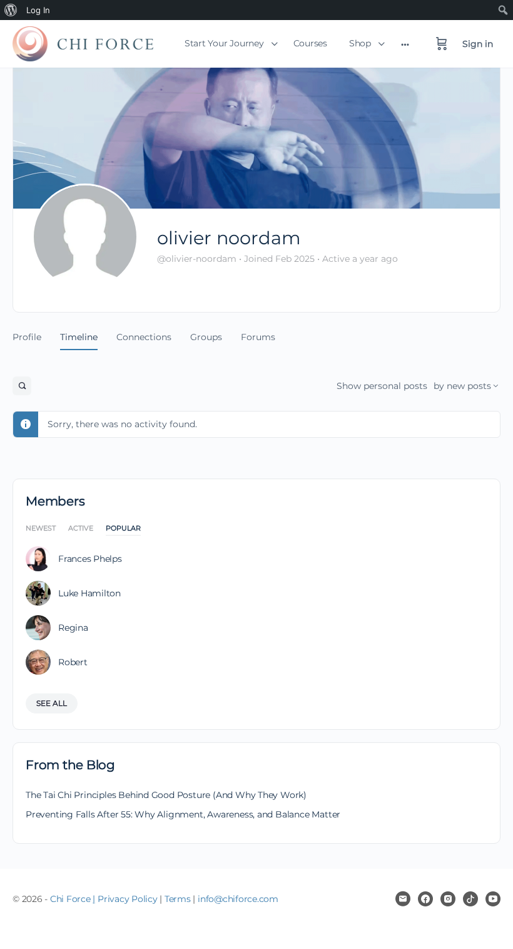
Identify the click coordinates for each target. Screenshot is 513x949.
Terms (178, 899)
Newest (41, 528)
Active (80, 528)
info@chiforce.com (238, 899)
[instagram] (447, 898)
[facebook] (425, 898)
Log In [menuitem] (38, 10)
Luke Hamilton (89, 593)
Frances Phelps (90, 559)
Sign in (477, 43)
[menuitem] (11, 10)
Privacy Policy (128, 899)
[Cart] (442, 44)
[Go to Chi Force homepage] (83, 42)
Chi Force (70, 899)
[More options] (405, 44)
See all (51, 703)
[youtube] (492, 898)
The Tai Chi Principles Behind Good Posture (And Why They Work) (166, 795)
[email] (402, 898)
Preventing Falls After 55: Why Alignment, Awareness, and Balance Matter (183, 814)
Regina (73, 628)
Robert (73, 662)
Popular (123, 528)
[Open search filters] (22, 385)
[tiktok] (470, 898)
